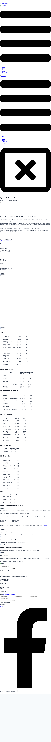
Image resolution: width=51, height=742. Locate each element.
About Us (4, 68)
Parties (3, 71)
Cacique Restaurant (4, 3)
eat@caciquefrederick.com (5, 240)
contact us (45, 525)
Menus (3, 69)
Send (13, 600)
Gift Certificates (5, 72)
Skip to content (3, 1)
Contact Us (4, 73)
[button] (25, 36)
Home (3, 67)
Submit (14, 568)
